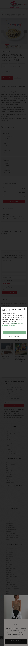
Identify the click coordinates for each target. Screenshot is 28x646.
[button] (14, 325)
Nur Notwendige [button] (14, 329)
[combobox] (24, 309)
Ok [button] (14, 333)
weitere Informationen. (17, 323)
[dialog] (14, 323)
